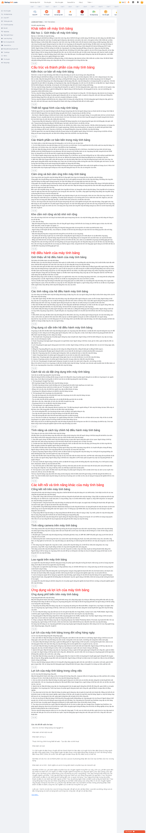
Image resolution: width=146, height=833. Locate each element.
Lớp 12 (116, 6)
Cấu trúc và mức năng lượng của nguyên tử (47, 728)
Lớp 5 (62, 6)
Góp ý (81, 2)
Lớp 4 (55, 6)
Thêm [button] (89, 2)
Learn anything (37, 22)
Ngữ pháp (6, 31)
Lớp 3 (47, 6)
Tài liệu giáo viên (7, 21)
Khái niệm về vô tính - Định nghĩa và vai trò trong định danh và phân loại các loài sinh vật (63, 765)
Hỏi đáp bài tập (8, 14)
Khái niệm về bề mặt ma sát (42, 732)
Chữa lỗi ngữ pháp (8, 24)
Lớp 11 (108, 6)
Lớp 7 (77, 6)
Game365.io (71, 2)
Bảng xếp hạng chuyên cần (10, 49)
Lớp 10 (100, 6)
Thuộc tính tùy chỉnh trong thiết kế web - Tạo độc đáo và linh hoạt (55, 741)
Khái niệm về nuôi (38, 746)
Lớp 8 (85, 6)
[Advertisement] (131, 19)
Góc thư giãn (59, 2)
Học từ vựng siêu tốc (8, 42)
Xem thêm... (35, 795)
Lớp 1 (32, 6)
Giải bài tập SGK (35, 2)
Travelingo (7, 52)
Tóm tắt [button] (34, 63)
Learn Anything (8, 38)
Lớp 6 (70, 6)
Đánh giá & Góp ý (8, 35)
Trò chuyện (47, 2)
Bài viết (5, 28)
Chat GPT (6, 17)
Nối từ (5, 55)
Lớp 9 (92, 6)
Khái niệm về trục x (39, 737)
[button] (142, 2)
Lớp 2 (39, 6)
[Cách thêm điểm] (125, 2)
